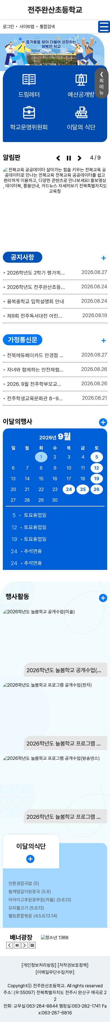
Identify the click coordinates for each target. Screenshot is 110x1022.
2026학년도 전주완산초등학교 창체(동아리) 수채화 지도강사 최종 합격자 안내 (36, 287)
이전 (58, 158)
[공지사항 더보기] (104, 257)
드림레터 (29, 94)
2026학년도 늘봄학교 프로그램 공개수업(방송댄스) (65, 816)
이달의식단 (31, 846)
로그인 (8, 26)
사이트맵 (26, 26)
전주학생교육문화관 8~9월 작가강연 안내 (36, 398)
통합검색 (47, 26)
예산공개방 (81, 94)
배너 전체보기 (32, 945)
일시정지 (69, 158)
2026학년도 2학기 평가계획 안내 (36, 273)
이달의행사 (17, 421)
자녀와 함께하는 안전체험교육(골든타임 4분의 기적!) (36, 370)
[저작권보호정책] (73, 965)
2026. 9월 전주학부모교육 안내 (36, 384)
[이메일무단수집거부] (55, 972)
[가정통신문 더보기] (104, 339)
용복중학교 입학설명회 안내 (35, 301)
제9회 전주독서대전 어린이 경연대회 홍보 (36, 316)
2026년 (55, 436)
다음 (80, 158)
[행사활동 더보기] (103, 598)
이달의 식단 (81, 127)
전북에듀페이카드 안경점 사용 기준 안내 (36, 355)
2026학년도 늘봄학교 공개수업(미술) (65, 670)
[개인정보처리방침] (38, 965)
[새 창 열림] (55, 203)
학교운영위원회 (29, 127)
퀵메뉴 (101, 87)
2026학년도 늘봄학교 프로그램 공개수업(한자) (65, 743)
